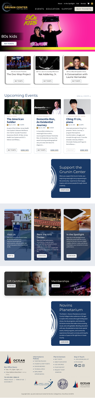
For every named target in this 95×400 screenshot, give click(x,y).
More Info (25, 150)
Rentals (83, 3)
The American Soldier (15, 120)
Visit (77, 3)
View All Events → (84, 96)
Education (53, 9)
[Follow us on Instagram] (83, 365)
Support (67, 9)
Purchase (11, 286)
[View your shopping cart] (88, 4)
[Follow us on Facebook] (76, 365)
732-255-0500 (8, 377)
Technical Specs (39, 369)
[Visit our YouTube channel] (79, 365)
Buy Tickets (83, 9)
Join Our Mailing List (82, 359)
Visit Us (10, 256)
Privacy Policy (8, 380)
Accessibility (8, 382)
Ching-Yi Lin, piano (73, 120)
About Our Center (61, 362)
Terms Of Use (20, 380)
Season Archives (39, 366)
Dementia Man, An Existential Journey (46, 122)
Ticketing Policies (40, 361)
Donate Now (64, 190)
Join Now (56, 286)
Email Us (16, 377)
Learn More (42, 256)
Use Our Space (59, 365)
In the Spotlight (69, 3)
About (60, 3)
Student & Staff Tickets (42, 364)
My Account (79, 362)
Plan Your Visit (59, 367)
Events (39, 9)
